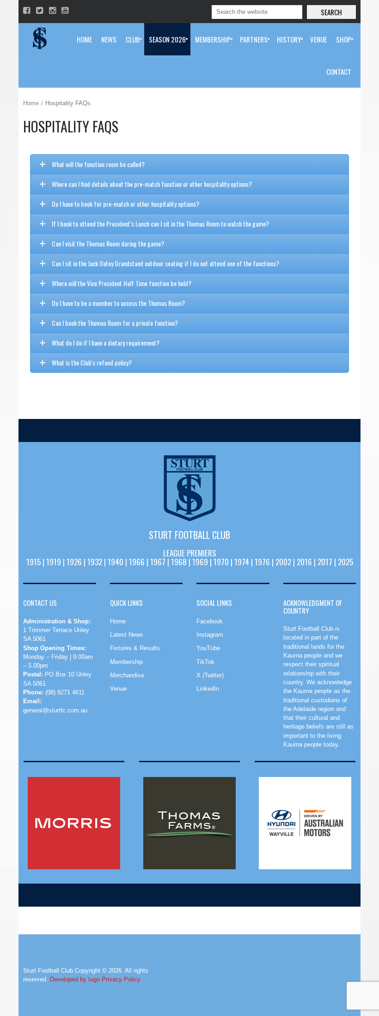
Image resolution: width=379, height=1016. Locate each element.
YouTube (208, 648)
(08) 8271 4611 (65, 692)
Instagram (209, 634)
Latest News (126, 634)
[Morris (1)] (74, 823)
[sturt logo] (189, 488)
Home (31, 103)
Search (331, 12)
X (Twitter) (210, 675)
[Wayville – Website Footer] (305, 823)
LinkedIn (207, 688)
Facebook (209, 621)
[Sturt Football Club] (39, 39)
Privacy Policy (121, 979)
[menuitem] (84, 39)
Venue (118, 688)
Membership (126, 661)
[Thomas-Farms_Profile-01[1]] (189, 823)
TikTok (205, 661)
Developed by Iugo (75, 979)
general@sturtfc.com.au (55, 710)
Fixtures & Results (135, 648)
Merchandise (127, 675)
